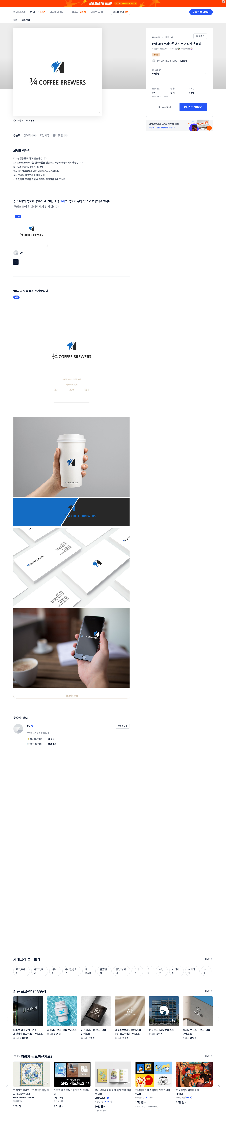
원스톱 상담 (120, 12)
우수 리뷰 (140, 1106)
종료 (15, 19)
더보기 (207, 959)
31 (34, 135)
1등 (18, 216)
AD (223, 1)
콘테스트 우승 (101, 1110)
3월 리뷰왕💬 (152, 1106)
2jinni (184, 60)
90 (32, 120)
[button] (179, 72)
